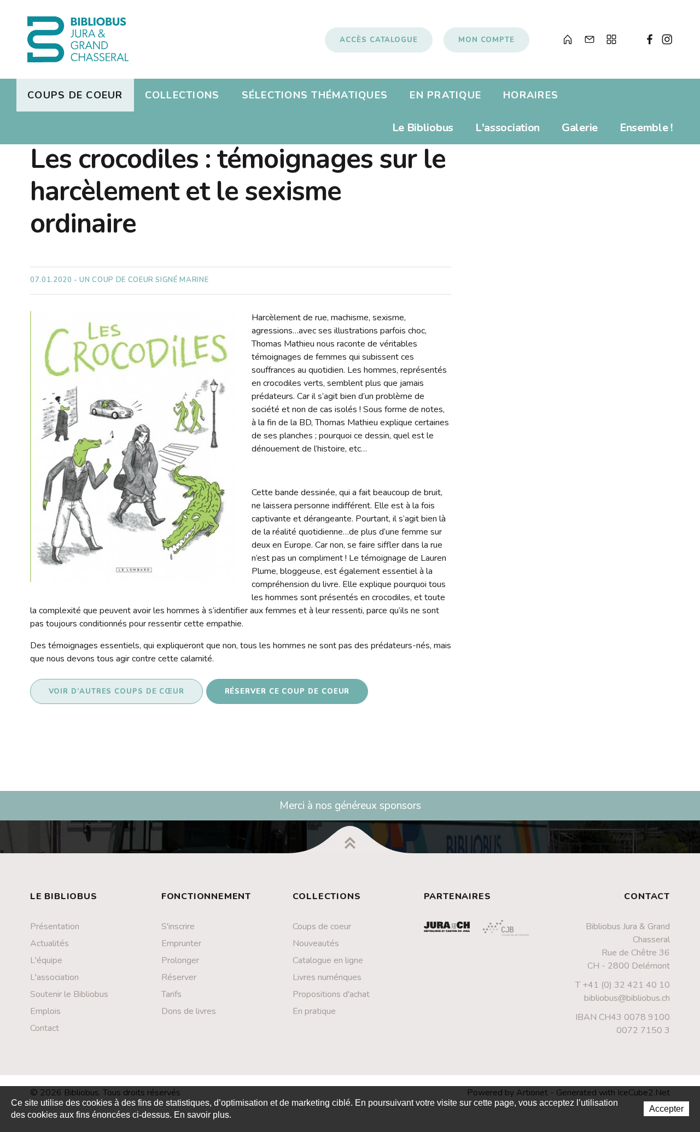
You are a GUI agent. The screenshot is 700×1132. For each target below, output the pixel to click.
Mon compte (486, 40)
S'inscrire (178, 926)
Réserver (178, 977)
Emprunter (181, 943)
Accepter (666, 1108)
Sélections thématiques (315, 95)
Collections (182, 95)
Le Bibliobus (422, 127)
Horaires (530, 95)
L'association (507, 127)
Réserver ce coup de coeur (287, 691)
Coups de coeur (75, 95)
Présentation (54, 926)
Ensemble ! (646, 127)
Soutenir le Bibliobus (69, 994)
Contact (44, 1028)
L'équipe (46, 960)
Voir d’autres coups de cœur (117, 691)
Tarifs (171, 994)
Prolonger (180, 960)
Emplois (45, 1011)
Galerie (580, 127)
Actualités (49, 943)
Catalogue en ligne (328, 960)
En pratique (445, 95)
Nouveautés (316, 943)
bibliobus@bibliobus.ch (627, 998)
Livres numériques (327, 977)
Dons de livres (188, 1011)
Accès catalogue (379, 40)
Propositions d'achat (331, 994)
